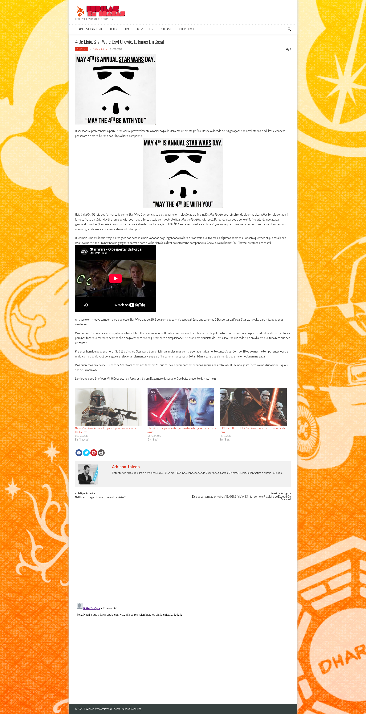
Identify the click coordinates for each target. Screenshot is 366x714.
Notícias (81, 49)
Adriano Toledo (99, 49)
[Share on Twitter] (86, 452)
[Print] (101, 452)
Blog (113, 29)
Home (127, 29)
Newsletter (145, 29)
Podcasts (166, 29)
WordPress (104, 709)
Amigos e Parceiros (91, 29)
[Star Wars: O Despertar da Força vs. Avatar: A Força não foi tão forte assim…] (182, 407)
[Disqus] (183, 550)
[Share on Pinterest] (93, 452)
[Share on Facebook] (78, 452)
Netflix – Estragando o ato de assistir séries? (100, 497)
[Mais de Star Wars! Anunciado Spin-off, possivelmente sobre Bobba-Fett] (109, 407)
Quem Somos (187, 29)
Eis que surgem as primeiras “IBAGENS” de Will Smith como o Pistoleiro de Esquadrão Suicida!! (241, 498)
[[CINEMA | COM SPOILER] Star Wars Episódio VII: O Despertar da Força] (254, 407)
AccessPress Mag (131, 709)
